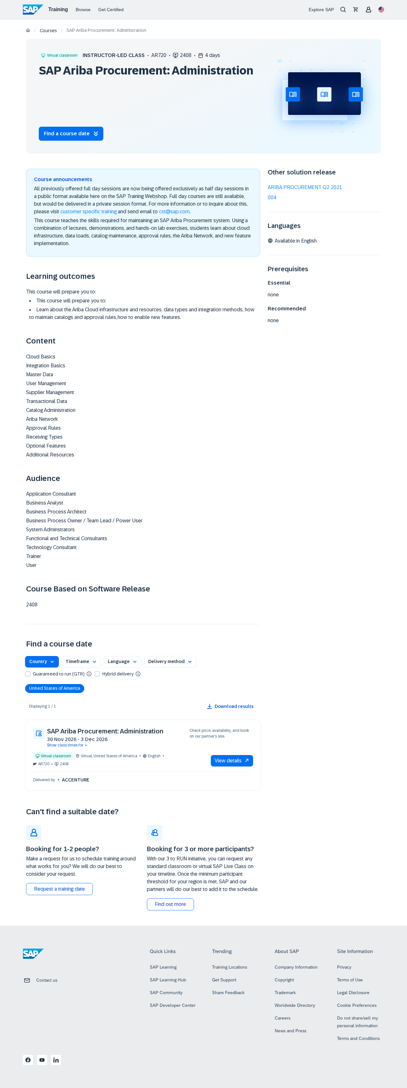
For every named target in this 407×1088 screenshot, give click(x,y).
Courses (48, 30)
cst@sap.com (174, 211)
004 (272, 197)
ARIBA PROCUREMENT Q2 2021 (305, 187)
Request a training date (59, 889)
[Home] (28, 31)
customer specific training (88, 211)
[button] (42, 662)
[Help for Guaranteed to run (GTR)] (89, 673)
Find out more (170, 904)
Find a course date (67, 133)
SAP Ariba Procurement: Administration (105, 731)
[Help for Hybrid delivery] (138, 673)
